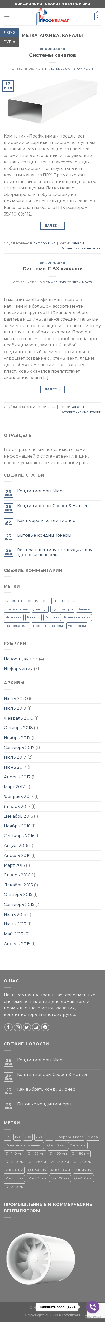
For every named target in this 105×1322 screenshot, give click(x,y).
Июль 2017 (15, 757)
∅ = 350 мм (14, 1178)
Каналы (77, 243)
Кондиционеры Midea (41, 491)
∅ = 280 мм (37, 1170)
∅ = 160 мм (58, 1154)
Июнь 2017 (15, 767)
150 (17, 1137)
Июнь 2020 (16, 698)
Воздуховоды (17, 609)
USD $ (11, 32)
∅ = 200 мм (14, 1162)
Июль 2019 (15, 708)
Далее (52, 225)
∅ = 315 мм (83, 1170)
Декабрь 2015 (18, 885)
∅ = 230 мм (60, 1162)
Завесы (84, 609)
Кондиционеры (77, 617)
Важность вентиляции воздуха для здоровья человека (55, 552)
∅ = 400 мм (60, 1178)
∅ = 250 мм (14, 1170)
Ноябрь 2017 (17, 737)
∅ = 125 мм (78, 1145)
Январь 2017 (17, 806)
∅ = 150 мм (36, 1154)
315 (49, 1137)
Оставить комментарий (80, 248)
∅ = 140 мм (14, 1154)
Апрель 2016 (17, 855)
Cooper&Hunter (69, 1137)
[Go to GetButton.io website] (93, 1316)
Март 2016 (14, 865)
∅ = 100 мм (56, 1145)
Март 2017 (14, 786)
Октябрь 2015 (18, 894)
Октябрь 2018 (18, 727)
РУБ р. (11, 41)
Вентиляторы (38, 601)
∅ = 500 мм (14, 1187)
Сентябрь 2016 (19, 835)
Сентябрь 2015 (19, 904)
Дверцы (40, 609)
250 (39, 1137)
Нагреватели (16, 626)
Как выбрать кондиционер (46, 520)
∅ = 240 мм (83, 1162)
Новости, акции (21, 659)
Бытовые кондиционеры (44, 535)
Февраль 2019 (18, 718)
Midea (93, 1137)
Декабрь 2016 (18, 816)
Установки (77, 626)
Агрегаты (13, 601)
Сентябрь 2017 (19, 747)
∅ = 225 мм (37, 1162)
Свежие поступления (23, 1145)
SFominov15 (84, 68)
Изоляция (13, 617)
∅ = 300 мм (60, 1170)
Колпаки (52, 617)
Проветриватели (48, 626)
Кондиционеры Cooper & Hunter (52, 505)
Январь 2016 (17, 875)
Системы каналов (52, 55)
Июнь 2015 (15, 924)
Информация (52, 49)
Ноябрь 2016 (17, 826)
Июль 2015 (15, 914)
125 (7, 1137)
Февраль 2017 (18, 796)
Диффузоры (62, 609)
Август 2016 (16, 845)
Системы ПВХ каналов (53, 269)
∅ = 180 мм (80, 1154)
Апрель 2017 (17, 776)
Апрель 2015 (17, 943)
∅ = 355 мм (37, 1178)
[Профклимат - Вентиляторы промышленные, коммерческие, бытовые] (52, 16)
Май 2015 (13, 934)
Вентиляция (65, 601)
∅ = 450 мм (83, 1178)
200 (28, 1137)
